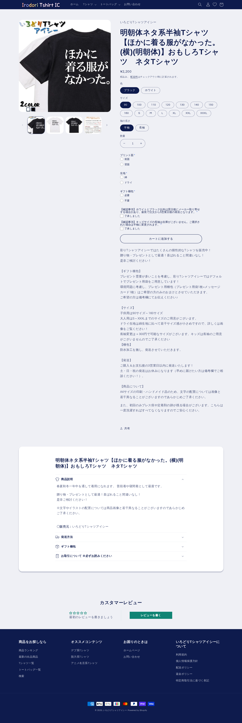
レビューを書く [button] (151, 615)
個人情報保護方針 (187, 661)
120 (167, 104)
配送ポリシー (184, 667)
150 (211, 104)
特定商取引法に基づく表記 (192, 680)
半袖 (127, 127)
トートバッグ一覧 (30, 669)
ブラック (129, 90)
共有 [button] (127, 428)
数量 (122, 136)
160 (126, 113)
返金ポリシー (184, 674)
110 (153, 104)
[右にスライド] (107, 125)
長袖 (142, 127)
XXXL (203, 113)
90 (125, 104)
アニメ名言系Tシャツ (84, 663)
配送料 (134, 77)
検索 (21, 676)
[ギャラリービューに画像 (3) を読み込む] (74, 125)
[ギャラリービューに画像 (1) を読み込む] (36, 125)
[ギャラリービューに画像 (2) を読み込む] (55, 125)
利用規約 (181, 654)
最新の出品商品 (28, 657)
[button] (89, 5)
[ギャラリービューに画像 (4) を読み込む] (93, 125)
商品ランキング (28, 650)
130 (182, 104)
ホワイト (150, 90)
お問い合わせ (131, 657)
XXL (188, 113)
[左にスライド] (23, 125)
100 (139, 104)
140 (196, 104)
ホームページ (131, 650)
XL (174, 113)
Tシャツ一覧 (26, 663)
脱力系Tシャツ (80, 657)
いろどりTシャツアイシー (115, 710)
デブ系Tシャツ (80, 650)
